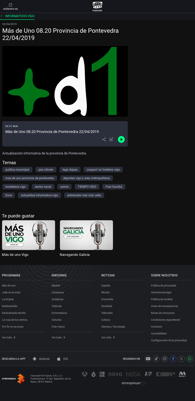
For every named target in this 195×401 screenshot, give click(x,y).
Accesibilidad (158, 333)
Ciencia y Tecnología (113, 326)
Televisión (107, 312)
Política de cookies (162, 299)
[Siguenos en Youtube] (148, 359)
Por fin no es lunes (12, 326)
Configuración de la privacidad (169, 340)
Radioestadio (10, 306)
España (105, 285)
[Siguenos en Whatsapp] (190, 359)
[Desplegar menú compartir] (104, 139)
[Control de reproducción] (121, 139)
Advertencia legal (161, 292)
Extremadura (59, 312)
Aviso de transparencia (164, 306)
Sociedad (106, 306)
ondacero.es (10, 8)
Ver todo (7, 337)
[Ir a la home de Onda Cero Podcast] (97, 6)
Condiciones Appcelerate (165, 319)
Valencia (57, 306)
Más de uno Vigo (15, 255)
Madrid (56, 285)
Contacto (156, 326)
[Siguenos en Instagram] (164, 359)
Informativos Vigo (19, 16)
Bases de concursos (163, 312)
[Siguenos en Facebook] (173, 359)
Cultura (105, 319)
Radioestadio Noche (14, 312)
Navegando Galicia (75, 255)
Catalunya (58, 292)
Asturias (57, 319)
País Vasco (58, 326)
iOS (65, 359)
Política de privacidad (163, 285)
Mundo (105, 292)
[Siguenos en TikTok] (156, 359)
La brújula (8, 299)
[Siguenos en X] (181, 359)
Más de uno (9, 285)
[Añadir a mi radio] (111, 139)
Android (44, 359)
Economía (107, 299)
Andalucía (57, 299)
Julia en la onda (11, 292)
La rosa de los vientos (14, 319)
